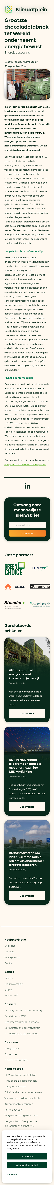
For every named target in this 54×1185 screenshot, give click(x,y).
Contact (9, 962)
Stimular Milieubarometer (14, 605)
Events (8, 989)
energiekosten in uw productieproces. (25, 464)
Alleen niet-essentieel (27, 1164)
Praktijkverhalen (13, 983)
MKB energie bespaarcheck (20, 1080)
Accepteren (27, 1156)
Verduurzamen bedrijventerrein (22, 1027)
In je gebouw (11, 1048)
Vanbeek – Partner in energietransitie (40, 605)
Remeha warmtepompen (40, 586)
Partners (9, 951)
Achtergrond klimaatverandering (23, 1010)
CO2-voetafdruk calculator (20, 1074)
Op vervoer (11, 1054)
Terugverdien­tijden (15, 1086)
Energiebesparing (17, 52)
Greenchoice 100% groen (14, 568)
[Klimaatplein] (9, 10)
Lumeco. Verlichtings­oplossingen (40, 568)
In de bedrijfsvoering (16, 1059)
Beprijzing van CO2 (15, 1015)
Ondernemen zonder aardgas (21, 1021)
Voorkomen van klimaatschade (22, 1097)
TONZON (14, 586)
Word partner (12, 957)
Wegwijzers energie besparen (21, 1115)
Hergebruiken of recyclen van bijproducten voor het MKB (21, 1123)
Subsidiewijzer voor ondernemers (23, 1092)
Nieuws (8, 977)
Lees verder (27, 713)
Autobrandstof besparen (18, 1103)
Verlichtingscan (13, 1109)
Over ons (9, 945)
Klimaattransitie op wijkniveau (21, 1033)
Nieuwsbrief (11, 995)
